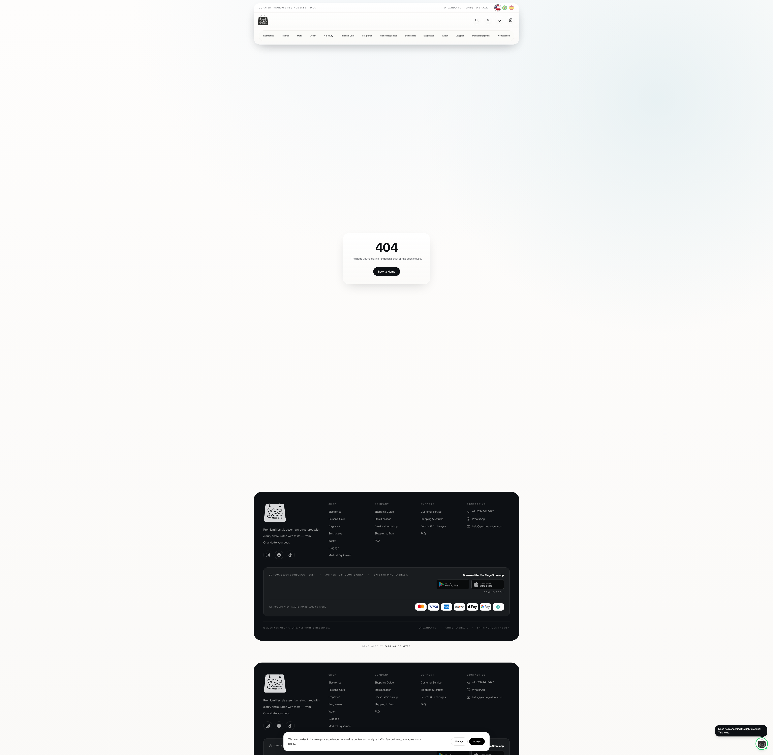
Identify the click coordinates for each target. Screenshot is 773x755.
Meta (299, 35)
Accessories (504, 35)
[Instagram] (267, 555)
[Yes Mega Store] (263, 20)
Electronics (268, 35)
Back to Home (386, 271)
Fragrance (367, 35)
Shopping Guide (384, 511)
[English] (498, 8)
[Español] (511, 8)
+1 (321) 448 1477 (483, 511)
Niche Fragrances (388, 35)
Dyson (313, 35)
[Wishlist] (499, 20)
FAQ (377, 540)
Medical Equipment (481, 35)
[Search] (476, 20)
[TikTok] (290, 555)
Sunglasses (410, 35)
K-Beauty (328, 35)
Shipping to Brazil (385, 533)
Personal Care (347, 35)
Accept (477, 741)
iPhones (285, 35)
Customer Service (431, 511)
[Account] (488, 20)
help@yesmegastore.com (487, 526)
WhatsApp (478, 519)
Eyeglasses (429, 35)
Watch (445, 35)
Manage (459, 741)
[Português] (504, 8)
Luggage (460, 35)
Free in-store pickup (386, 526)
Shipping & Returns (432, 519)
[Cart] (510, 20)
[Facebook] (279, 555)
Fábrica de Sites (398, 646)
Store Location (383, 519)
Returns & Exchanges (433, 526)
